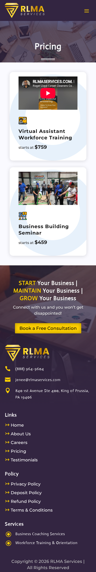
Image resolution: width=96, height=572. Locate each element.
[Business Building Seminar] (48, 203)
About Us (18, 433)
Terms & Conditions (29, 510)
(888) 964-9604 (29, 369)
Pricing (15, 451)
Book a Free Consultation (48, 328)
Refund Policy (23, 501)
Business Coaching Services (40, 534)
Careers (16, 442)
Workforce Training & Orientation (46, 543)
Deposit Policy (23, 492)
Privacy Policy (23, 484)
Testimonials (21, 460)
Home (14, 425)
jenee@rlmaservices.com (38, 380)
